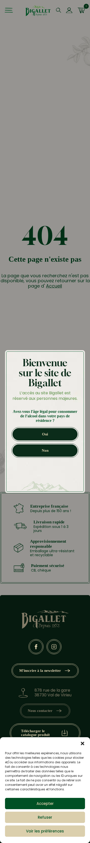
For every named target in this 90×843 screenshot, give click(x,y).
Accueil (54, 286)
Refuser (45, 817)
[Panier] (81, 11)
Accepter (45, 803)
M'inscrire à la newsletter (40, 671)
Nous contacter (40, 711)
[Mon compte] (69, 11)
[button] (82, 743)
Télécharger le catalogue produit (35, 733)
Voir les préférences (45, 831)
